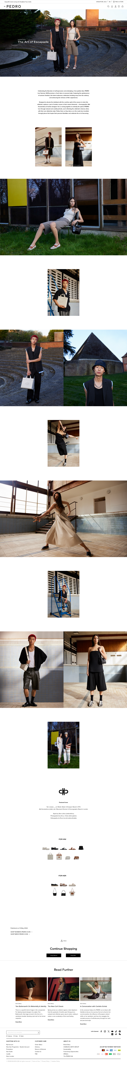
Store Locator (10, 1056)
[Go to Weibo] (116, 1034)
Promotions (9, 1049)
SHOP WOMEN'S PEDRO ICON (20, 932)
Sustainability (67, 1049)
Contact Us (38, 1051)
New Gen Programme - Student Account (17, 1047)
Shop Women (53, 955)
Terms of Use (36, 1061)
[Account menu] (115, 6)
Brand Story (67, 1044)
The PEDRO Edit (68, 1056)
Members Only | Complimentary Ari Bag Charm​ (17, 2)
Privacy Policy (46, 1061)
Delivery (37, 1047)
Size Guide (9, 1051)
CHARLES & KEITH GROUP (71, 1047)
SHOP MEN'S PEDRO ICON (19, 934)
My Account (9, 1044)
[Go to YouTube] (112, 1031)
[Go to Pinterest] (120, 1031)
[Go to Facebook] (101, 1031)
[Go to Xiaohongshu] (112, 1034)
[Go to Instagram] (105, 1031)
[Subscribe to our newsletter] (38, 1032)
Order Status (38, 1044)
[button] (100, 1)
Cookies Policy (55, 1061)
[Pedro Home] (14, 6)
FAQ (36, 1054)
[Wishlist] (119, 6)
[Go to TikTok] (116, 1031)
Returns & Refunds (40, 1049)
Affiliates (66, 1054)
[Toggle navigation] (5, 6)
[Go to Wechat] (120, 1034)
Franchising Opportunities (71, 1051)
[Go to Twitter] (109, 1031)
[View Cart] (122, 6)
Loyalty (8, 1054)
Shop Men (73, 955)
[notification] (112, 6)
